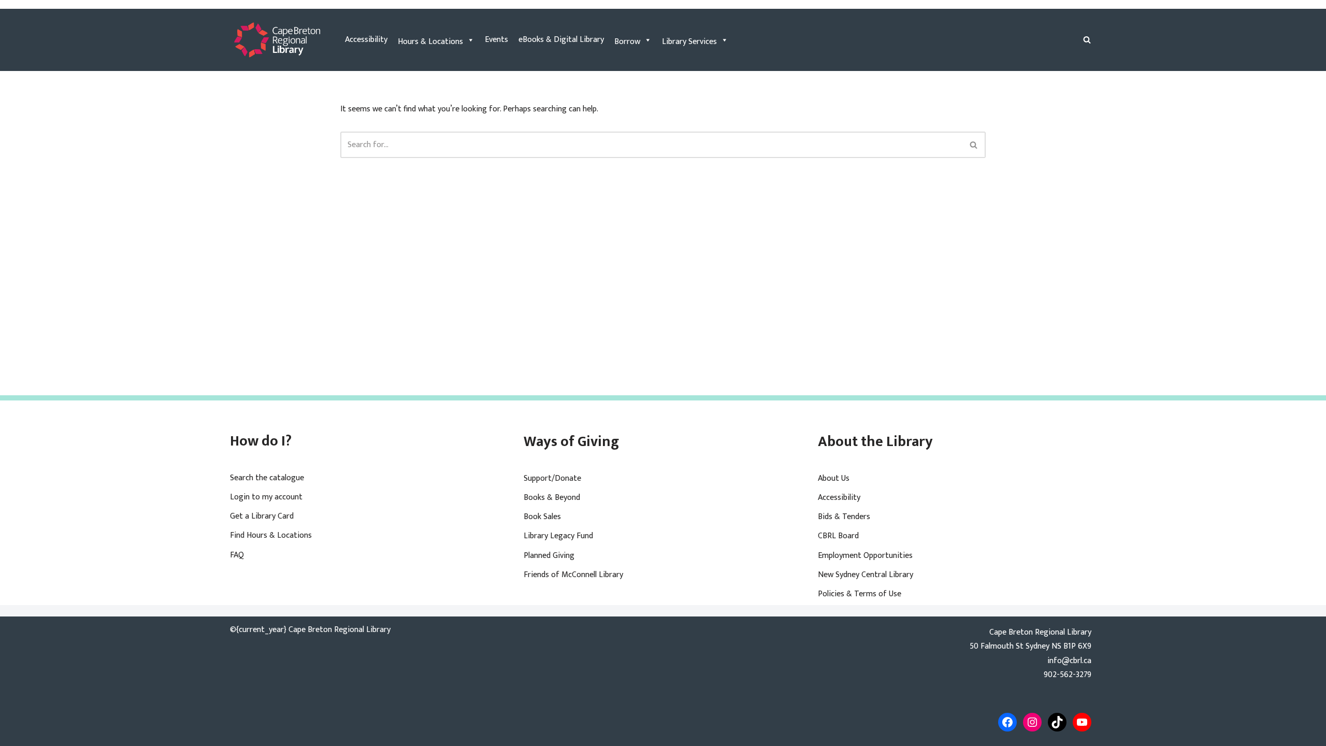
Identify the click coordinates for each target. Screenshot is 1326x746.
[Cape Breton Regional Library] (277, 40)
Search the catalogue (267, 478)
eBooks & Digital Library (561, 40)
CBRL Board (838, 536)
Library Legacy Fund (558, 536)
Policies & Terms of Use (859, 594)
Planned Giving (549, 556)
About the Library (875, 441)
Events (496, 40)
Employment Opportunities (865, 556)
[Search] (1087, 40)
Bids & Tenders (844, 517)
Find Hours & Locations (271, 535)
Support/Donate (552, 478)
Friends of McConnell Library (573, 575)
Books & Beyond (552, 498)
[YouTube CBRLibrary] (1082, 722)
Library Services (689, 42)
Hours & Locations (430, 42)
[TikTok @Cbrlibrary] (1057, 722)
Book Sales (542, 517)
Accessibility (366, 40)
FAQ (237, 555)
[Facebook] (1007, 722)
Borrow (627, 42)
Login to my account (266, 497)
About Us (833, 478)
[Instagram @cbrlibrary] (1032, 722)
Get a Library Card (262, 516)
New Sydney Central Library (865, 575)
